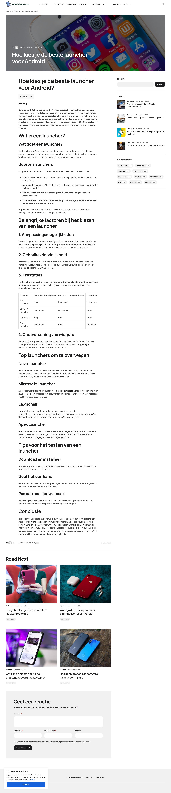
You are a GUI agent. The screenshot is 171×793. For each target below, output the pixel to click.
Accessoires (124, 165)
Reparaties (124, 177)
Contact (89, 777)
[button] (163, 4)
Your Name (18, 731)
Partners (100, 777)
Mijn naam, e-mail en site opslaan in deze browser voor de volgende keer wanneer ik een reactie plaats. (53, 742)
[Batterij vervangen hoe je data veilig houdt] (121, 118)
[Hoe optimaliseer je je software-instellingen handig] (85, 648)
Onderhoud (140, 171)
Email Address (50, 731)
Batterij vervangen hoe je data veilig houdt (145, 118)
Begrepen (26, 785)
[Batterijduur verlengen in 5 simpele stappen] (121, 146)
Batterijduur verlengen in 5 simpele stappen (145, 145)
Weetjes (150, 182)
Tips (121, 182)
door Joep (130, 101)
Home (7, 11)
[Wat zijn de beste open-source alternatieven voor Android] (85, 584)
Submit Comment (23, 748)
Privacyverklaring (75, 777)
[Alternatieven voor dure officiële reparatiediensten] (121, 104)
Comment (18, 714)
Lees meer (31, 780)
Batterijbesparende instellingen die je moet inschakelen (145, 132)
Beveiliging (142, 165)
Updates (135, 182)
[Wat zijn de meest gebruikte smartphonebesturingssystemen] (31, 648)
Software (106, 543)
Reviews (140, 177)
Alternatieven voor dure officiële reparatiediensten (141, 105)
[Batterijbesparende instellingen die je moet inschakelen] (121, 132)
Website (78, 731)
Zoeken (120, 78)
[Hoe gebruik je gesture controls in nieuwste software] (31, 584)
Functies (123, 171)
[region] (26, 778)
